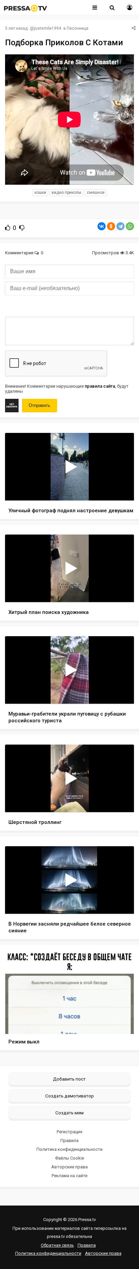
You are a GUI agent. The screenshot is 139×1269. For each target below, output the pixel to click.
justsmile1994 (47, 28)
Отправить (39, 405)
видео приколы (66, 192)
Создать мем (69, 1112)
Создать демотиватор (69, 1095)
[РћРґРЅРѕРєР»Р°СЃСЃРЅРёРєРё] (111, 226)
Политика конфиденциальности (69, 1149)
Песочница (77, 28)
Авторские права (69, 1166)
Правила (69, 1140)
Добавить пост (69, 1079)
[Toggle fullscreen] (121, 489)
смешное (96, 192)
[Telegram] (120, 226)
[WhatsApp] (130, 226)
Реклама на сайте (69, 1175)
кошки (40, 192)
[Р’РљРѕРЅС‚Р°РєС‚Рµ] (102, 226)
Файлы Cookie (69, 1158)
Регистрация (69, 1131)
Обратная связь (57, 1245)
